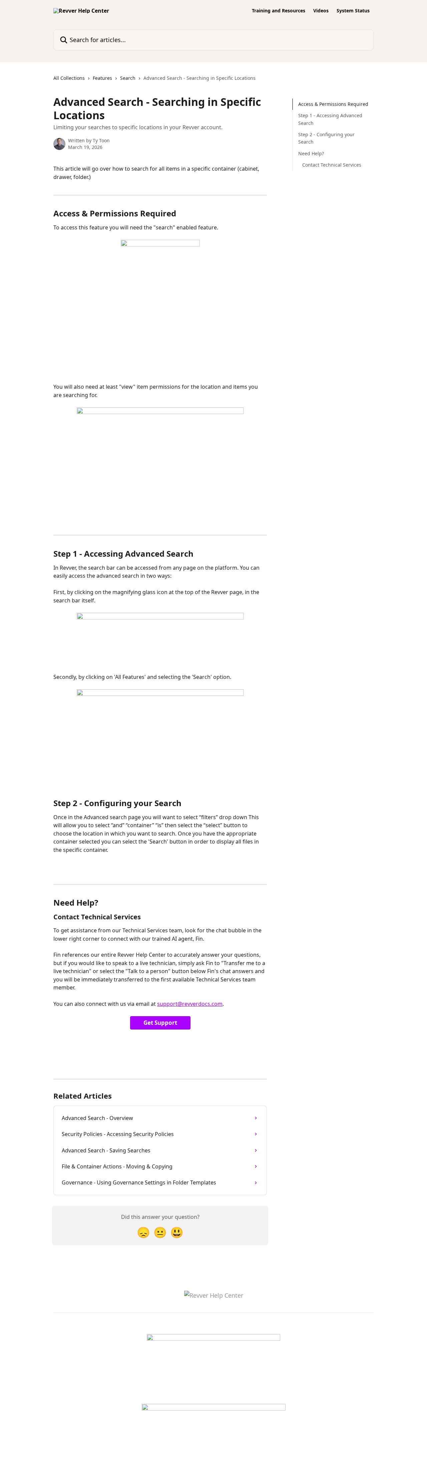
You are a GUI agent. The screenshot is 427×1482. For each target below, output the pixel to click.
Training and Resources (278, 10)
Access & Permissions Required (333, 104)
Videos (321, 10)
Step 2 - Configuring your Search (326, 138)
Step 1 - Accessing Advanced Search (330, 119)
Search (127, 78)
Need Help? (311, 153)
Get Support (160, 1023)
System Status (353, 10)
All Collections (69, 78)
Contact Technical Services (331, 165)
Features (102, 78)
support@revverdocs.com (190, 1003)
